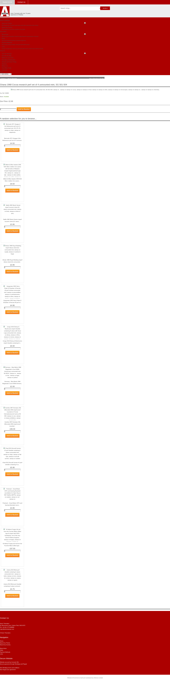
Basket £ (7, 2)
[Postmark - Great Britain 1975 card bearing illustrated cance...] (12, 489)
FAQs (3, 38)
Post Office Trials (6, 68)
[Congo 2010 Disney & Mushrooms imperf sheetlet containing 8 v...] (12, 326)
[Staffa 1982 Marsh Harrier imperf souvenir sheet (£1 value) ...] (12, 205)
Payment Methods (7, 42)
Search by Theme (7, 23)
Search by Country (7, 27)
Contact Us (21, 2)
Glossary (4, 64)
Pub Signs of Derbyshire (8, 59)
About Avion (5, 34)
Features (2, 50)
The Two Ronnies (7, 53)
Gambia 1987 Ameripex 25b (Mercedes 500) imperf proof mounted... (12, 424)
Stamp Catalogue (5, 20)
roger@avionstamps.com (7, 629)
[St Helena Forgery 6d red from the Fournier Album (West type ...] (12, 529)
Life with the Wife (6, 55)
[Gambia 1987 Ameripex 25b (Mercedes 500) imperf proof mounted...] (12, 408)
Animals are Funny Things (9, 62)
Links (3, 46)
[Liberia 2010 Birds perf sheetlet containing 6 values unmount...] (12, 570)
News (1, 72)
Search (105, 8)
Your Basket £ (96, 79)
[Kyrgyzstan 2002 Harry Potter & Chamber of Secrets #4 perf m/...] (12, 286)
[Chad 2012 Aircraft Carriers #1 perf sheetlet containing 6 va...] (12, 448)
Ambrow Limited (98, 678)
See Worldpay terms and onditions (9, 667)
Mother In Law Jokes (7, 57)
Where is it (5, 66)
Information (3, 31)
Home (1, 18)
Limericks (4, 70)
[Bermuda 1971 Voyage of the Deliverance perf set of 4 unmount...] (12, 124)
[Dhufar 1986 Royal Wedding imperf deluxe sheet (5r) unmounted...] (12, 245)
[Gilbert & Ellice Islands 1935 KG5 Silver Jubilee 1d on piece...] (12, 164)
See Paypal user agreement (8, 669)
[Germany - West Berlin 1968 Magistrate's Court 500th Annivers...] (12, 367)
